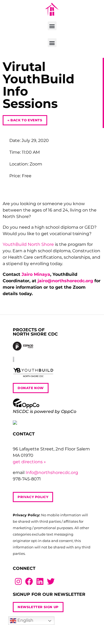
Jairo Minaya (36, 274)
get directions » (29, 461)
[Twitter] (50, 581)
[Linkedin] (39, 581)
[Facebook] (29, 581)
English (24, 620)
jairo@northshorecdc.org (65, 280)
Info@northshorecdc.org (52, 472)
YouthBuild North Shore (28, 244)
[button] (52, 25)
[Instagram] (18, 581)
